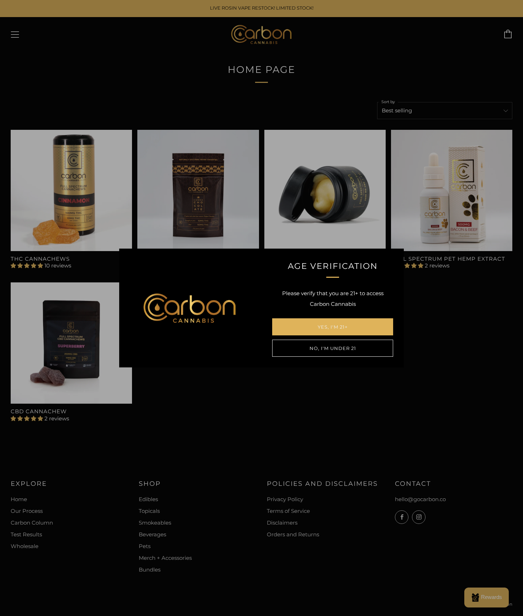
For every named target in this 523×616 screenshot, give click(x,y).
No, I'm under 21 (333, 348)
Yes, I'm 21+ (333, 327)
